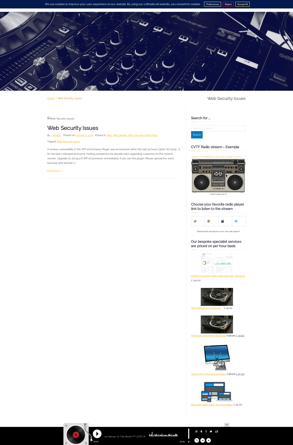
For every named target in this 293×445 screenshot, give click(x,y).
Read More (53, 170)
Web (109, 135)
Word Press (151, 135)
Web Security (135, 135)
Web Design (120, 135)
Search (197, 134)
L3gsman (56, 135)
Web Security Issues (72, 128)
